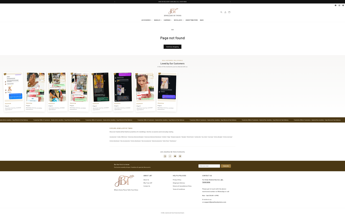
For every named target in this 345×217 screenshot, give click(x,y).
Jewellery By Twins (169, 212)
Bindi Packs (190, 136)
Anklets (164, 136)
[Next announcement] (230, 1)
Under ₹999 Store (122, 136)
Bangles (184, 136)
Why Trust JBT (147, 183)
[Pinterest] (180, 156)
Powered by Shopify (179, 212)
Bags (168, 136)
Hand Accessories (157, 141)
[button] (146, 20)
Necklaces (173, 141)
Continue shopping (172, 47)
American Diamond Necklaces (152, 136)
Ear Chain (204, 136)
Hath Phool (166, 141)
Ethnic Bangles (218, 136)
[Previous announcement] (115, 1)
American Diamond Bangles (135, 136)
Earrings (210, 136)
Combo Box (198, 136)
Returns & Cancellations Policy (182, 186)
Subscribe (226, 166)
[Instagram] (165, 156)
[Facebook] (170, 156)
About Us (146, 179)
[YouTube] (175, 156)
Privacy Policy (177, 179)
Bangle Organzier (176, 136)
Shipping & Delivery (179, 183)
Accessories (113, 136)
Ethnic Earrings (227, 136)
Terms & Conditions (179, 189)
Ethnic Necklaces (114, 141)
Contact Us (146, 186)
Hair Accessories (125, 141)
